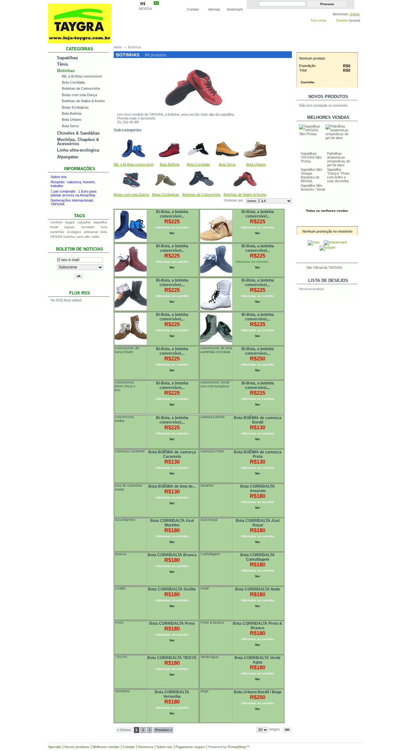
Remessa (145, 747)
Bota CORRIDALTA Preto (172, 623)
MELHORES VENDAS (328, 117)
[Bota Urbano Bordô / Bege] (200, 690)
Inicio (118, 47)
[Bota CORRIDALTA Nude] (200, 587)
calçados (84, 222)
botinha (69, 236)
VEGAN (56, 236)
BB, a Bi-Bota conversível (82, 76)
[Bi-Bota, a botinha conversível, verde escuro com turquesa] (200, 381)
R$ (142, 4)
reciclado (87, 227)
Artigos (274, 729)
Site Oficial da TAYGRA (324, 267)
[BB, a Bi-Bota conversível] (133, 160)
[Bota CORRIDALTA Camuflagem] (200, 553)
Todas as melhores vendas (327, 210)
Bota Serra (70, 126)
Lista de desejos (328, 280)
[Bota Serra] (227, 160)
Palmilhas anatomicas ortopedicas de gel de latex (338, 159)
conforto (56, 222)
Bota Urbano (71, 119)
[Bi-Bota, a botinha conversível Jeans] (200, 244)
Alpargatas (67, 156)
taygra (70, 222)
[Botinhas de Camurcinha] (201, 191)
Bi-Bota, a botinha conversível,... (172, 282)
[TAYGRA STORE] (79, 41)
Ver (172, 233)
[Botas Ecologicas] (165, 191)
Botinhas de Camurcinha (81, 88)
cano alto (83, 236)
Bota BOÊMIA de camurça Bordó (258, 420)
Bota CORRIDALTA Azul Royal (257, 522)
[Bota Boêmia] (169, 160)
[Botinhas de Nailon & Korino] (245, 191)
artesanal (91, 232)
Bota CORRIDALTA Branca (172, 555)
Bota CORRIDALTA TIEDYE (172, 658)
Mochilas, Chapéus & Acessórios (78, 141)
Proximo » (163, 730)
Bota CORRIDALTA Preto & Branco (257, 625)
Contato (193, 9)
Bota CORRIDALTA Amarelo (257, 488)
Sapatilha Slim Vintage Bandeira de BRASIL (311, 175)
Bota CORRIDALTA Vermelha (172, 694)
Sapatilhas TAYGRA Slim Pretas (311, 157)
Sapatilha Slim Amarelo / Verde (313, 187)
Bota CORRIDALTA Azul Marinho (172, 522)
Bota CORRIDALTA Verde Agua (257, 660)
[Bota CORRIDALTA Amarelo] (200, 484)
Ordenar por (233, 200)
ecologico (74, 232)
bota (103, 232)
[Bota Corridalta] (198, 160)
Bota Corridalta (73, 82)
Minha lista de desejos (327, 298)
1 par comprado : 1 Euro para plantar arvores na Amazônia (73, 193)
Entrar (355, 14)
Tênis (62, 64)
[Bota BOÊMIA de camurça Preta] (200, 450)
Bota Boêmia (71, 113)
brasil (54, 227)
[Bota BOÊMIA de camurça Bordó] (200, 416)
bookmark (235, 9)
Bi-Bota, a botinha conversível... (172, 214)
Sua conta (318, 20)
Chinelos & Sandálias (78, 133)
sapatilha (100, 222)
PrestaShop (237, 747)
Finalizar (337, 82)
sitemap (214, 9)
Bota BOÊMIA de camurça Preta (258, 454)
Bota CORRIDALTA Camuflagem (257, 557)
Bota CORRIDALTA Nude (257, 589)
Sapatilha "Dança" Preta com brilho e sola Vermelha (338, 175)
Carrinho (342, 20)
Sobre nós (59, 177)
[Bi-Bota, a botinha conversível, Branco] (200, 278)
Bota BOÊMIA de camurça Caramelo (172, 454)
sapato (69, 227)
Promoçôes (328, 222)
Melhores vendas (106, 747)
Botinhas (66, 70)
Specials (54, 747)
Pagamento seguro (190, 747)
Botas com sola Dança (79, 95)
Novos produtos (328, 96)
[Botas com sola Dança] (131, 191)
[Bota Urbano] (256, 160)
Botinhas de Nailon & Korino (83, 101)
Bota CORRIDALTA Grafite (172, 589)
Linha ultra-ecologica (78, 150)
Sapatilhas (67, 57)
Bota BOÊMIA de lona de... (172, 486)
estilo (95, 236)
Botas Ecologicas (75, 107)
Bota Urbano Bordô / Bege (258, 692)
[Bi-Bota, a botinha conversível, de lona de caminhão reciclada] (200, 347)
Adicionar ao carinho (172, 227)
